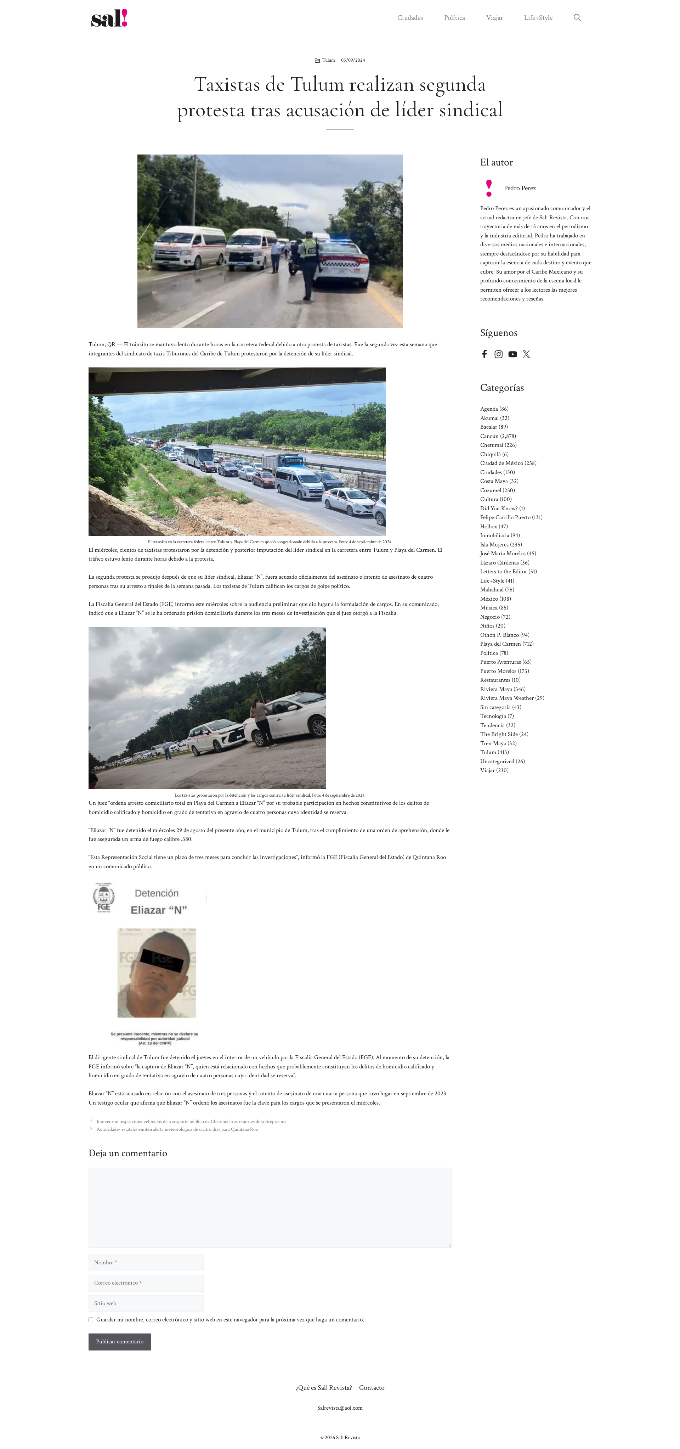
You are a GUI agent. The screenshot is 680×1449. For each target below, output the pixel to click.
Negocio (490, 617)
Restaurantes (495, 680)
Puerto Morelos (498, 671)
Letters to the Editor (503, 571)
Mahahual (492, 590)
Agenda (489, 409)
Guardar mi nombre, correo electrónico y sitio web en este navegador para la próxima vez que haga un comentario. (230, 1320)
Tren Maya (493, 743)
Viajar (494, 17)
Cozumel (490, 490)
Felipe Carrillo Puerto (505, 517)
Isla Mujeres (494, 545)
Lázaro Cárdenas (499, 563)
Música (489, 608)
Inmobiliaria (494, 535)
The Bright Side (499, 734)
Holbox (488, 526)
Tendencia (492, 725)
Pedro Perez (520, 188)
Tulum (328, 60)
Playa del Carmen (500, 644)
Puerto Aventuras (500, 662)
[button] (577, 17)
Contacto (372, 1387)
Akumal (489, 418)
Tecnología (493, 716)
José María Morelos (503, 553)
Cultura (489, 499)
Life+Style (538, 17)
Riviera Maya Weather (507, 698)
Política (454, 17)
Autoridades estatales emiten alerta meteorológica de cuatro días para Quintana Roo (177, 1129)
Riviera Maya (496, 689)
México (489, 599)
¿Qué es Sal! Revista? (324, 1387)
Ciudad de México (501, 463)
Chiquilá (490, 454)
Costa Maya (494, 481)
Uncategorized (497, 761)
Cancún (489, 436)
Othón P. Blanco (499, 635)
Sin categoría (495, 707)
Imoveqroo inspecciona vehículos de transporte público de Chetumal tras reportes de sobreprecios (191, 1121)
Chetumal (491, 445)
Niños (487, 626)
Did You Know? (499, 508)
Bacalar (488, 427)
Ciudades (410, 17)
